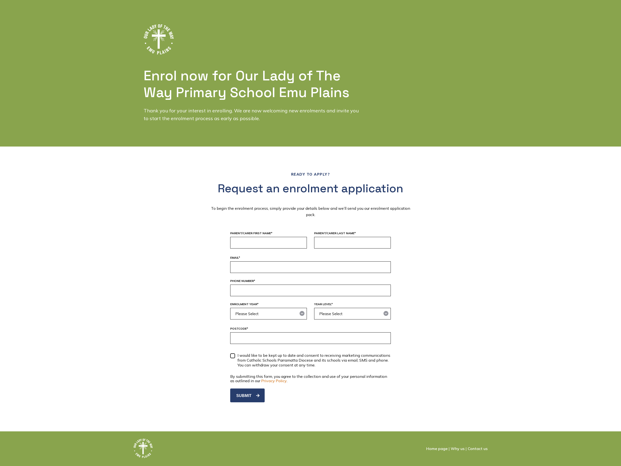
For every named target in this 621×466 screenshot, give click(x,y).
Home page (437, 448)
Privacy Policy (274, 380)
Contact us (478, 448)
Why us (458, 448)
